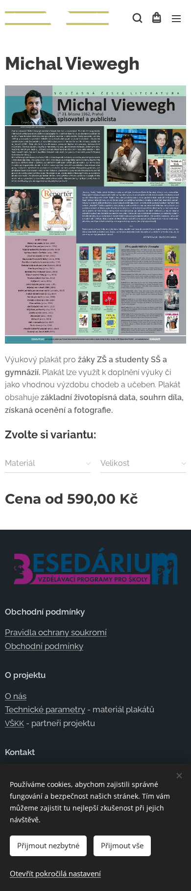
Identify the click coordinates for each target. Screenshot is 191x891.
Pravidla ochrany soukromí (56, 632)
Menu (176, 18)
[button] (136, 18)
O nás (15, 696)
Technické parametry (45, 709)
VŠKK (14, 723)
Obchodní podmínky (44, 646)
